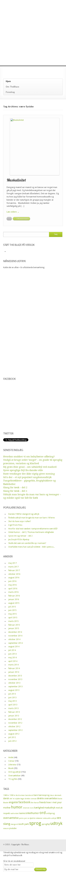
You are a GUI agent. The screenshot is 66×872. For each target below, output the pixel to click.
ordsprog (50, 813)
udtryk (56, 823)
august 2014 (13, 646)
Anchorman (20, 795)
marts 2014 (13, 665)
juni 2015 (12, 610)
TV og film (12, 779)
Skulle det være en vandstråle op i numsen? (27, 543)
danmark (57, 795)
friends (42, 802)
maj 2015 (12, 614)
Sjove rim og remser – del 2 (20, 536)
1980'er (6, 795)
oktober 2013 (14, 683)
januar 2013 (13, 716)
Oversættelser (14, 776)
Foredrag (10, 92)
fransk (36, 803)
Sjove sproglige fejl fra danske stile (23, 470)
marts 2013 (13, 708)
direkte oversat (31, 799)
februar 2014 (14, 668)
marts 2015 (13, 621)
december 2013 (15, 676)
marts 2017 (13, 567)
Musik (10, 768)
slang (6, 823)
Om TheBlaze (12, 87)
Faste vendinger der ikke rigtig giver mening (29, 473)
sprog (35, 823)
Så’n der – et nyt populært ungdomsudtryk (27, 477)
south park (23, 824)
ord (43, 813)
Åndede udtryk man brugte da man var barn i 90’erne (31, 518)
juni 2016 (12, 581)
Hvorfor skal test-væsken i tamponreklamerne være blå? (33, 529)
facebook (24, 802)
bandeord (29, 795)
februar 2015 (14, 625)
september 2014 (15, 643)
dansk (6, 798)
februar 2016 (14, 596)
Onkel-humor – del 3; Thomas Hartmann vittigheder (31, 532)
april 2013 (12, 705)
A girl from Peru (15, 525)
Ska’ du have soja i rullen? (19, 521)
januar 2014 (13, 672)
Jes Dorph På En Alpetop (18, 539)
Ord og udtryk (14, 772)
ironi (32, 808)
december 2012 (15, 719)
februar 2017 (14, 570)
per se (26, 818)
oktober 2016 (14, 574)
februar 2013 (14, 712)
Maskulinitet (16, 180)
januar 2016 (13, 599)
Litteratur (12, 765)
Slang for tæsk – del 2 (15, 487)
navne (22, 813)
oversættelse (11, 817)
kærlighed (39, 807)
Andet (10, 757)
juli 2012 (12, 737)
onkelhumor (32, 813)
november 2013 (15, 679)
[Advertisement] (33, 33)
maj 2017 (12, 563)
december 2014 (15, 632)
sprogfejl (46, 824)
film (32, 803)
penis (21, 818)
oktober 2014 (14, 639)
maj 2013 (12, 701)
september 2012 (15, 730)
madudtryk (49, 807)
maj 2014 (12, 657)
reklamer (39, 818)
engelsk (13, 802)
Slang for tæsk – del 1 (15, 491)
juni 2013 (12, 697)
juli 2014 (12, 650)
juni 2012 (12, 741)
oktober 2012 (14, 726)
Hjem (8, 81)
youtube (12, 828)
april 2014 (12, 661)
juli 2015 (12, 607)
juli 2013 (12, 694)
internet (26, 808)
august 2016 (13, 578)
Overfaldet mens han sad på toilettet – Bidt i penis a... (31, 547)
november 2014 (15, 636)
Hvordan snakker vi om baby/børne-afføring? (29, 456)
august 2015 (13, 603)
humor (16, 807)
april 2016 (12, 588)
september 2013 (15, 686)
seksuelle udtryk (49, 818)
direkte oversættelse (47, 798)
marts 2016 (13, 592)
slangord (14, 824)
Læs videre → (13, 212)
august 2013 (13, 690)
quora (32, 818)
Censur (11, 761)
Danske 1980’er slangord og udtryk (23, 514)
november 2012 (15, 723)
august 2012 (13, 734)
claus (52, 795)
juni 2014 (12, 654)
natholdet (14, 813)
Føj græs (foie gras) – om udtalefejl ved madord (30, 467)
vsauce (6, 828)
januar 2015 (13, 628)
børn (36, 795)
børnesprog (44, 795)
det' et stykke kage (16, 799)
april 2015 (12, 617)
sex (59, 817)
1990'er (12, 795)
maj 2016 (12, 585)
